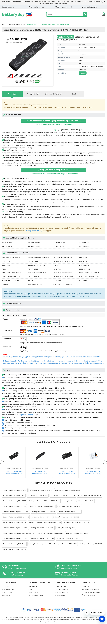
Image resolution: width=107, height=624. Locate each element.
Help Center (33, 586)
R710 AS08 (32, 280)
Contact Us (85, 586)
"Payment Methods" (26, 415)
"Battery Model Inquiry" (34, 231)
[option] (27, 55)
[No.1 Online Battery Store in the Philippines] (17, 16)
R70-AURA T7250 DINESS (63, 277)
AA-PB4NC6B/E (34, 247)
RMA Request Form (36, 595)
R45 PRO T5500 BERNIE (37, 265)
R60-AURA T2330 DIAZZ (63, 273)
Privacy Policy (7, 592)
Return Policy (33, 592)
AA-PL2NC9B (7, 243)
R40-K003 (83, 261)
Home (4, 24)
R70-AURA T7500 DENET (12, 280)
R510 (4, 269)
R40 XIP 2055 (33, 261)
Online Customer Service (90, 589)
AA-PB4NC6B (84, 247)
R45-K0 (56, 265)
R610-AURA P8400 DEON (89, 273)
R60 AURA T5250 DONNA (37, 273)
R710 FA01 (57, 280)
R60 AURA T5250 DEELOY (12, 273)
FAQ (74, 94)
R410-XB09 (6, 265)
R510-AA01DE (33, 269)
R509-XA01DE (84, 265)
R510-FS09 (58, 269)
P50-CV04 (83, 258)
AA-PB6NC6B (84, 243)
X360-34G (83, 280)
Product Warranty (8, 589)
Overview (12, 94)
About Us (5, 586)
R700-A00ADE (33, 277)
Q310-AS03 (6, 261)
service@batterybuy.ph (92, 592)
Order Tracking (60, 586)
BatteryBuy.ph (24, 617)
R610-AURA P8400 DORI (11, 277)
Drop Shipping (60, 595)
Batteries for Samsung (17, 24)
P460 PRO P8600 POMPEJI (38, 258)
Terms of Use (6, 595)
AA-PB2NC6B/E (34, 243)
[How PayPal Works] (80, 610)
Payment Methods (61, 592)
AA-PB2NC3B (7, 247)
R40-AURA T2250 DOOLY (63, 261)
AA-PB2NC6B (59, 247)
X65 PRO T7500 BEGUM (63, 284)
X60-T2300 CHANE (35, 284)
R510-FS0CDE (84, 269)
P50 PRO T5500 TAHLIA (63, 258)
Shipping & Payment (53, 94)
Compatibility (33, 94)
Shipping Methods (61, 589)
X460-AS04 (6, 284)
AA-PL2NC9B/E (59, 243)
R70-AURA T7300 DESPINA (89, 277)
